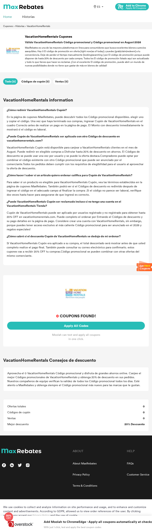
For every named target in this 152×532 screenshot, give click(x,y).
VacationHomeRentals (38, 26)
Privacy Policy (81, 474)
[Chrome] (132, 6)
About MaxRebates (85, 463)
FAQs (130, 463)
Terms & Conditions (85, 485)
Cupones (8, 26)
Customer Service (138, 474)
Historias (19, 26)
